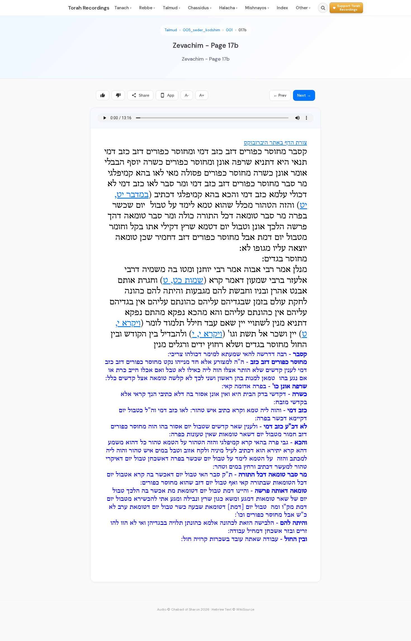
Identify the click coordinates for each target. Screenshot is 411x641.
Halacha (228, 8)
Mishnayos (257, 8)
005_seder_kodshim (201, 30)
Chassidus (199, 8)
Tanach (122, 8)
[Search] (323, 8)
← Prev (280, 95)
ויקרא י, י (207, 334)
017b (242, 30)
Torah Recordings (88, 7)
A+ (201, 95)
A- (187, 95)
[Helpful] (102, 95)
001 (229, 30)
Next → (304, 95)
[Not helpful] (118, 95)
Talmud (171, 8)
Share (144, 95)
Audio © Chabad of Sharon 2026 (183, 609)
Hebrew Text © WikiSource (233, 609)
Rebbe (147, 8)
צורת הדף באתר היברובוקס (275, 143)
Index (282, 8)
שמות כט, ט (183, 280)
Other (303, 8)
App (170, 95)
